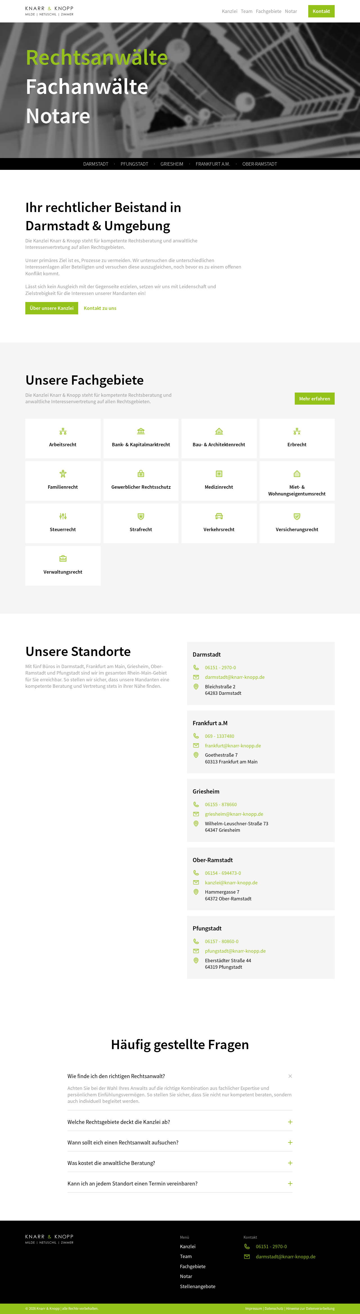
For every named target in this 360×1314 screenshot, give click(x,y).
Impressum (253, 1308)
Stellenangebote (197, 1286)
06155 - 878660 (221, 804)
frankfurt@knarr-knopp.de (233, 745)
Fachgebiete (269, 11)
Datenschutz (274, 1308)
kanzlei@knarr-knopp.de (231, 882)
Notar (291, 11)
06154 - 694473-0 (223, 873)
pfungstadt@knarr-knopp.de (235, 951)
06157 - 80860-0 (221, 941)
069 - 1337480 (219, 736)
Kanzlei (229, 11)
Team (247, 11)
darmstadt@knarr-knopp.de (235, 677)
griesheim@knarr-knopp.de (234, 814)
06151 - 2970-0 (220, 667)
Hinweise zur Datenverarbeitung (310, 1308)
